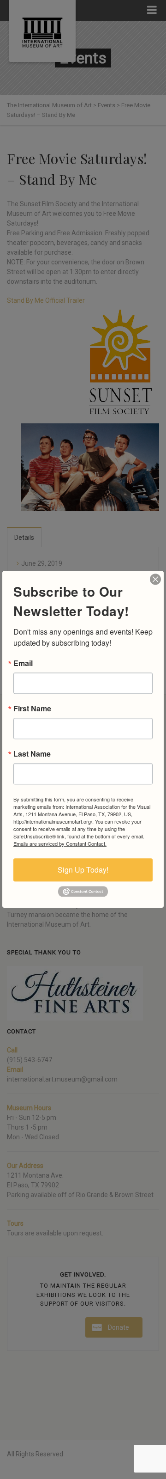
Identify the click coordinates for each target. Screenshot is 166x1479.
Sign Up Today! (83, 869)
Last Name (32, 754)
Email (23, 663)
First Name (32, 708)
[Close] (155, 579)
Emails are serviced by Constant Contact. (60, 843)
